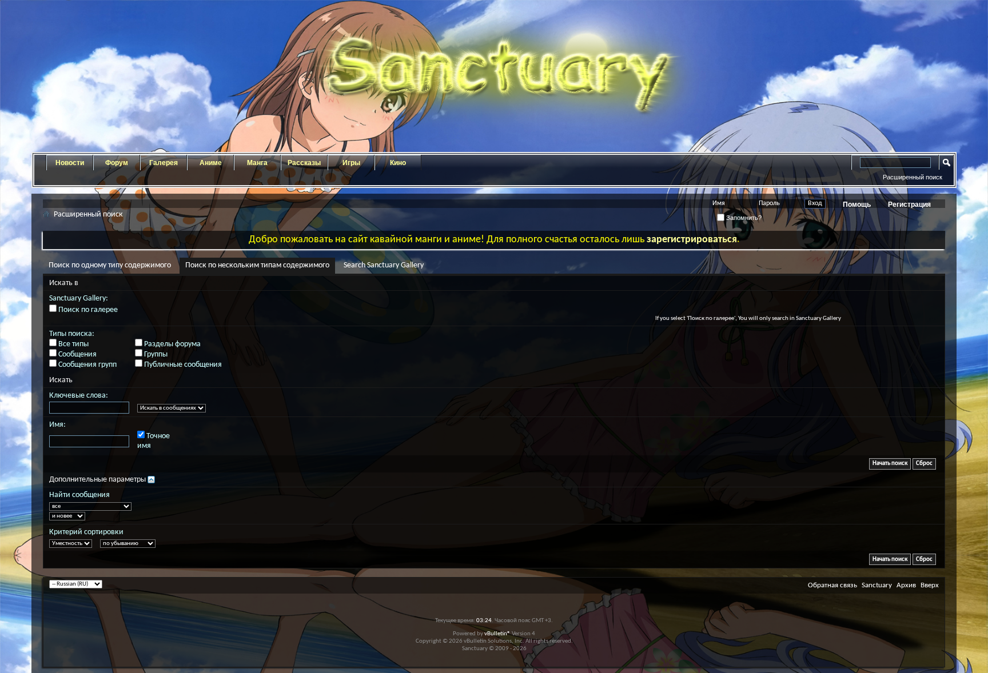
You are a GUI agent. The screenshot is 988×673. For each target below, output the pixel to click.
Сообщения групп (87, 364)
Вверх (930, 585)
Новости (69, 163)
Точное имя (153, 441)
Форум (116, 163)
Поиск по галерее (87, 310)
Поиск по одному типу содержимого (110, 265)
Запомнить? (743, 217)
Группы (155, 354)
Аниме (211, 163)
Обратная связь (832, 585)
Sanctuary (877, 585)
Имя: (57, 424)
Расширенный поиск (912, 177)
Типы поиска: (71, 334)
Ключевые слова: (78, 395)
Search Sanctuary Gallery (384, 265)
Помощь (857, 205)
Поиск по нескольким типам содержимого (257, 265)
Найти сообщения (79, 495)
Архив (906, 585)
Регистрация (909, 205)
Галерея (163, 163)
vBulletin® (497, 634)
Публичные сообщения (182, 364)
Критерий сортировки (86, 532)
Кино (398, 163)
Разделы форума (171, 344)
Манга (257, 163)
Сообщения (77, 354)
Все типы (73, 344)
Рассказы (304, 163)
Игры (351, 163)
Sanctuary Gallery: (78, 298)
